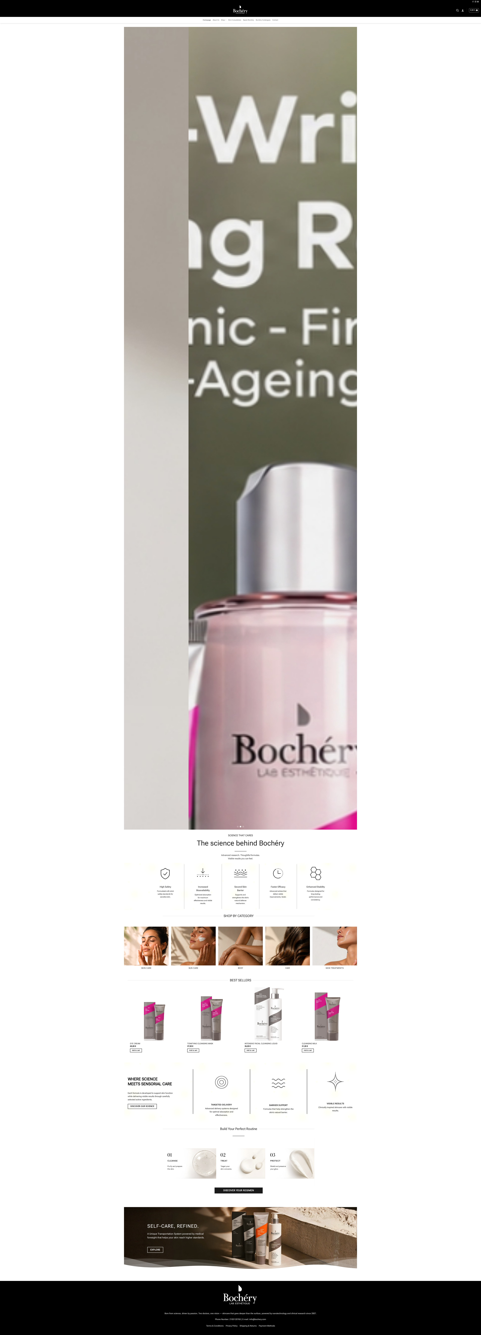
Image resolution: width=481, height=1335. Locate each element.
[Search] (457, 10)
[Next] (349, 428)
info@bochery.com (257, 1319)
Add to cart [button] (136, 1050)
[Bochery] (241, 10)
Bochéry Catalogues (263, 20)
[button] (462, 10)
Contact (275, 20)
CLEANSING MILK (309, 1043)
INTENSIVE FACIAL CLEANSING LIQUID (261, 1043)
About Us (216, 20)
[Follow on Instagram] (475, 2)
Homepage (207, 20)
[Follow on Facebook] (473, 2)
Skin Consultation (234, 20)
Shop (223, 20)
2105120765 (235, 1319)
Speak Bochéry (248, 20)
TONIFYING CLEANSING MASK (200, 1043)
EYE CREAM (135, 1043)
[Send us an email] (478, 2)
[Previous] (132, 428)
